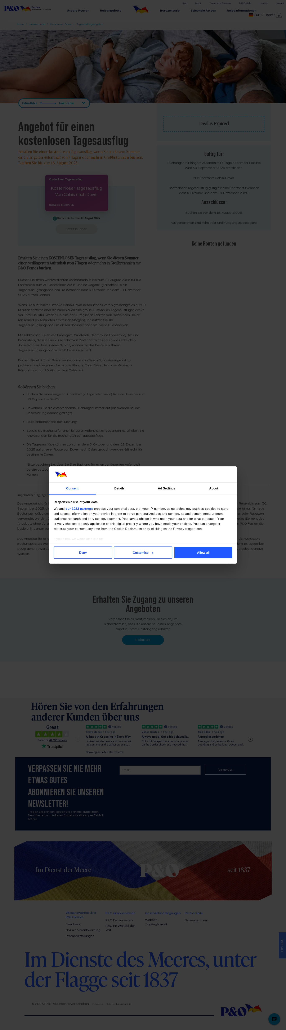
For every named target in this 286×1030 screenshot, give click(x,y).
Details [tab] (119, 488)
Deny (83, 552)
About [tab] (213, 488)
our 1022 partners (79, 508)
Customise (140, 552)
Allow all (203, 552)
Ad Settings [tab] (166, 488)
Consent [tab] (72, 488)
